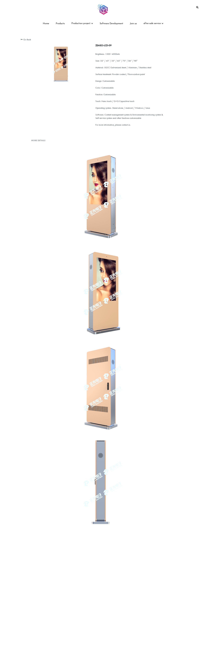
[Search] (197, 7)
